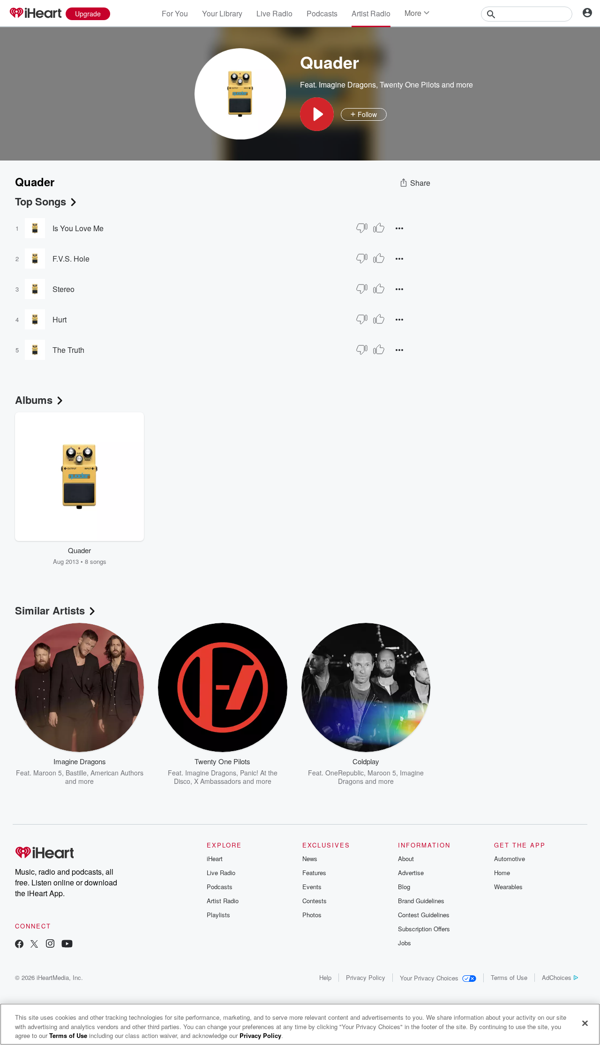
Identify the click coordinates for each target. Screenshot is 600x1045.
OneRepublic (344, 772)
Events (312, 886)
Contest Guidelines (424, 914)
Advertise (411, 872)
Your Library (222, 13)
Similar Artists (50, 610)
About (406, 858)
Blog (404, 886)
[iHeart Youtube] (67, 944)
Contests (314, 900)
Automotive (509, 858)
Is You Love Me (78, 228)
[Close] (585, 1023)
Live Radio (274, 13)
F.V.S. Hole (71, 258)
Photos (312, 914)
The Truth (68, 349)
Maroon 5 (47, 772)
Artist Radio (371, 13)
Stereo (63, 289)
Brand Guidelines (421, 900)
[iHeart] (35, 13)
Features (314, 872)
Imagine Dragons (347, 84)
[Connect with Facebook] (19, 944)
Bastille (76, 772)
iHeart (215, 858)
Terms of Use (509, 977)
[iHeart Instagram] (50, 944)
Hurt (59, 319)
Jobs (404, 942)
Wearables (508, 886)
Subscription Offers (424, 928)
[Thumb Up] (378, 228)
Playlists (218, 914)
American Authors (116, 772)
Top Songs (40, 201)
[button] (317, 114)
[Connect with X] (34, 944)
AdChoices (556, 977)
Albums (33, 399)
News (309, 858)
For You (175, 13)
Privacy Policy (365, 977)
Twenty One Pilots (410, 84)
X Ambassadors (217, 781)
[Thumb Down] (361, 228)
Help (325, 977)
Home (502, 872)
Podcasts (322, 13)
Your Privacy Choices (429, 977)
